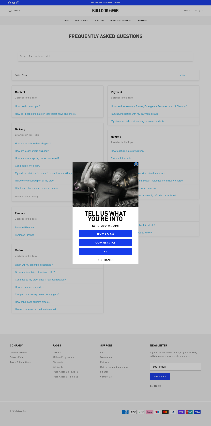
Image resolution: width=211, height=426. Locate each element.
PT (105, 251)
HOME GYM (105, 233)
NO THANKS (106, 260)
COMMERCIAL (105, 242)
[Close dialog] (136, 164)
